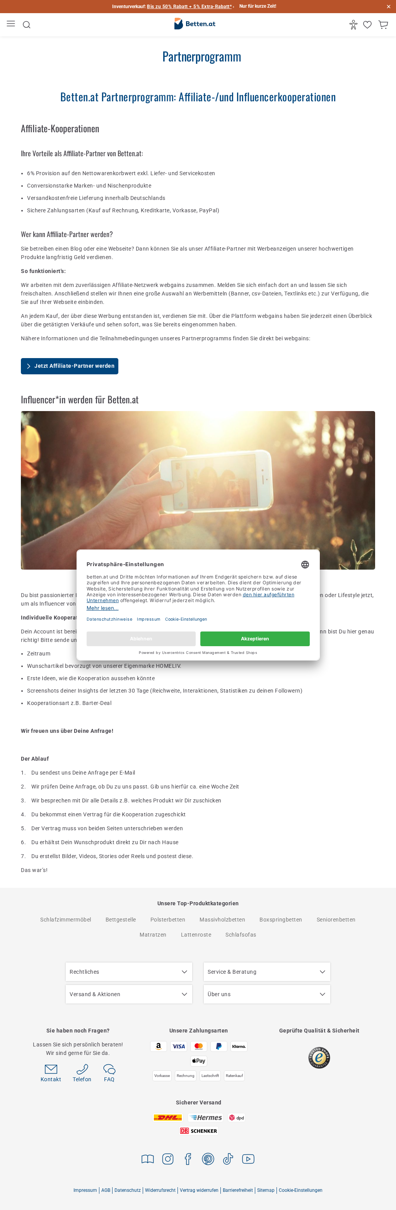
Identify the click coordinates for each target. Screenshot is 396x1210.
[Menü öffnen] (12, 25)
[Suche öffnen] (27, 25)
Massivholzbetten (222, 919)
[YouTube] (248, 1160)
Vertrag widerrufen (199, 1190)
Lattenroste (196, 935)
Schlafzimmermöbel (65, 919)
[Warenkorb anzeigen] (384, 25)
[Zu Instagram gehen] (168, 1160)
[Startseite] (194, 25)
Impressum (85, 1190)
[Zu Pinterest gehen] (208, 1160)
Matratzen (153, 935)
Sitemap (266, 1190)
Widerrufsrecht (160, 1190)
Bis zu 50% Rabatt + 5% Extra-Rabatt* (189, 6)
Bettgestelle (121, 919)
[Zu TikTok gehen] (228, 1160)
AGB (105, 1190)
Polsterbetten (168, 919)
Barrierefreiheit (238, 1190)
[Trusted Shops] (319, 1058)
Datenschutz (127, 1190)
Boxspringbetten (280, 919)
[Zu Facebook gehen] (188, 1160)
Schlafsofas (240, 935)
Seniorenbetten (336, 919)
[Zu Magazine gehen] (148, 1160)
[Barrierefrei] (354, 25)
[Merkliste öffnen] (368, 25)
